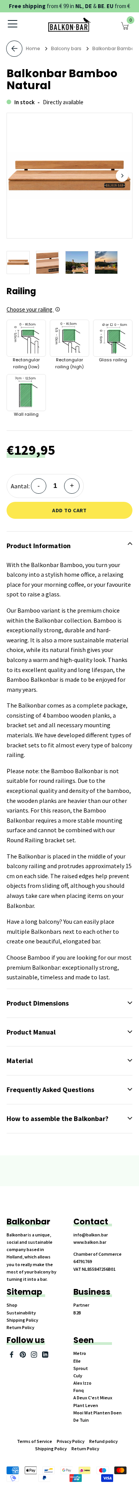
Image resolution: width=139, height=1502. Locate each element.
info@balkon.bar (90, 1235)
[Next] (122, 175)
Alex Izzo (82, 1383)
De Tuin (81, 1420)
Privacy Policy (71, 1441)
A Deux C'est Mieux (92, 1397)
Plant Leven (85, 1405)
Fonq (78, 1390)
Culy (77, 1375)
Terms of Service (34, 1441)
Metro (79, 1353)
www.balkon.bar (89, 1242)
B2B (77, 1313)
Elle (77, 1361)
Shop (12, 1305)
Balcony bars (66, 48)
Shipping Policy (22, 1320)
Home (33, 48)
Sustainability (21, 1313)
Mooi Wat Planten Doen (97, 1413)
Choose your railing (30, 309)
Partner (81, 1305)
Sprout (80, 1368)
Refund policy (103, 1441)
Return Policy (20, 1327)
